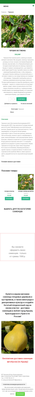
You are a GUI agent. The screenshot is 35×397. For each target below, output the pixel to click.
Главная (3, 12)
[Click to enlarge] (5, 44)
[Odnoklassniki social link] (13, 2)
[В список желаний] (14, 176)
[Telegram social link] (20, 2)
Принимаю (20, 394)
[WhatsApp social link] (15, 2)
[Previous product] (28, 12)
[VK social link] (17, 2)
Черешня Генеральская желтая (26, 191)
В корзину (21, 99)
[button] (9, 198)
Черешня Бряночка (9, 191)
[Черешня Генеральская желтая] (26, 182)
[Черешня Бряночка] (9, 182)
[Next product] (33, 12)
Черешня (11, 12)
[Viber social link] (22, 2)
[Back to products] (30, 12)
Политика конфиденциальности (14, 384)
